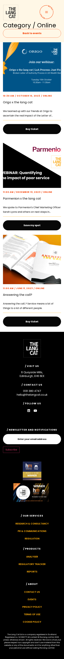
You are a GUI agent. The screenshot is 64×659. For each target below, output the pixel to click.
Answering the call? (17, 295)
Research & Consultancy (32, 523)
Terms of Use (32, 614)
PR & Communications (32, 531)
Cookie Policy (32, 622)
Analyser (32, 556)
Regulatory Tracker (32, 564)
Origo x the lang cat (18, 102)
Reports (32, 571)
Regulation (32, 538)
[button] (32, 129)
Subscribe (11, 449)
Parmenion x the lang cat (22, 198)
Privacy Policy (32, 607)
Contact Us (32, 592)
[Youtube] (35, 411)
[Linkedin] (29, 411)
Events (32, 599)
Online (47, 95)
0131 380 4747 (32, 391)
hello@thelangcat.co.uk (32, 395)
